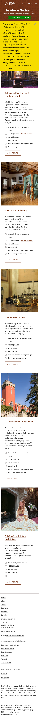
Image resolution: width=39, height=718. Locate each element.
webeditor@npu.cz (12, 712)
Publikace (4, 608)
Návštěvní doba (6, 652)
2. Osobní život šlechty (16, 210)
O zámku (4, 673)
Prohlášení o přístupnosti (22, 705)
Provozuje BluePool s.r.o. (9, 714)
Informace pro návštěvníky (10, 645)
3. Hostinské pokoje (15, 317)
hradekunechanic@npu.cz (15, 635)
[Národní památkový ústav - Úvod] (10, 3)
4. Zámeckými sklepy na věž (19, 421)
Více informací (12, 153)
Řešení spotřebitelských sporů (11, 707)
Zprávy (3, 604)
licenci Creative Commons (15, 688)
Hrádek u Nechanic (19, 10)
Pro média (4, 611)
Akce (3, 601)
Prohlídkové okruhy (7, 648)
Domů (3, 597)
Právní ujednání (6, 705)
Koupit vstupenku (27, 134)
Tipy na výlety (6, 662)
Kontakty (4, 615)
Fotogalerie (5, 678)
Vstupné (4, 659)
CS (22, 4)
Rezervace (4, 655)
